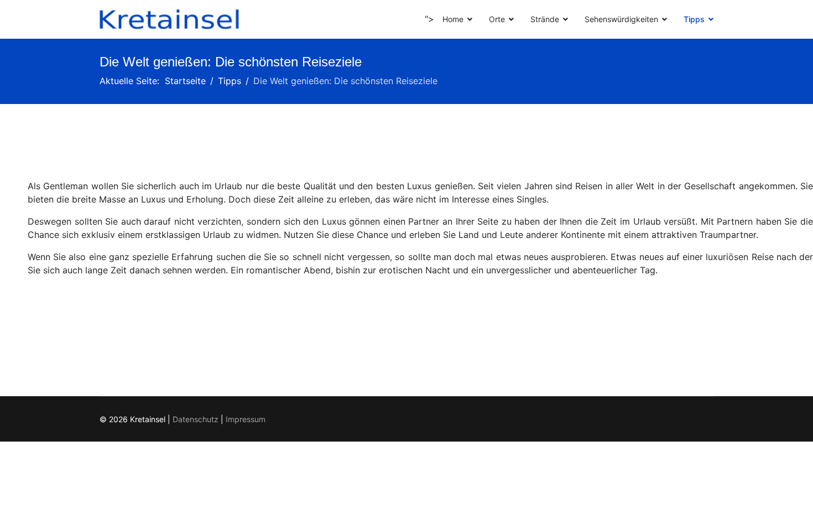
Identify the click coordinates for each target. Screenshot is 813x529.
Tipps (694, 19)
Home (452, 19)
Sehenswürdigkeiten (621, 19)
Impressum (245, 419)
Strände (544, 19)
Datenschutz (195, 419)
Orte (497, 19)
